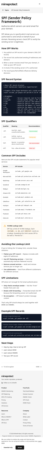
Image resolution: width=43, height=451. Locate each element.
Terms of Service (28, 426)
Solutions (4, 403)
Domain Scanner (28, 394)
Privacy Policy (27, 423)
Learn (3, 414)
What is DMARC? (6, 417)
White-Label (26, 417)
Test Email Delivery (28, 391)
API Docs (4, 423)
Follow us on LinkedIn (10, 383)
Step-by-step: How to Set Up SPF (15, 347)
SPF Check (26, 400)
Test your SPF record (11, 356)
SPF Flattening (5, 394)
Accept (20, 447)
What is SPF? (5, 420)
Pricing (3, 400)
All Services (4, 406)
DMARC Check (27, 397)
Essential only (8, 447)
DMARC (11, 305)
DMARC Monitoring (7, 391)
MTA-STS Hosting (6, 397)
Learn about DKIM (10, 350)
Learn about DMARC (11, 353)
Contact (25, 420)
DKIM (3, 305)
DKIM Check (26, 403)
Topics (7, 10)
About (25, 414)
